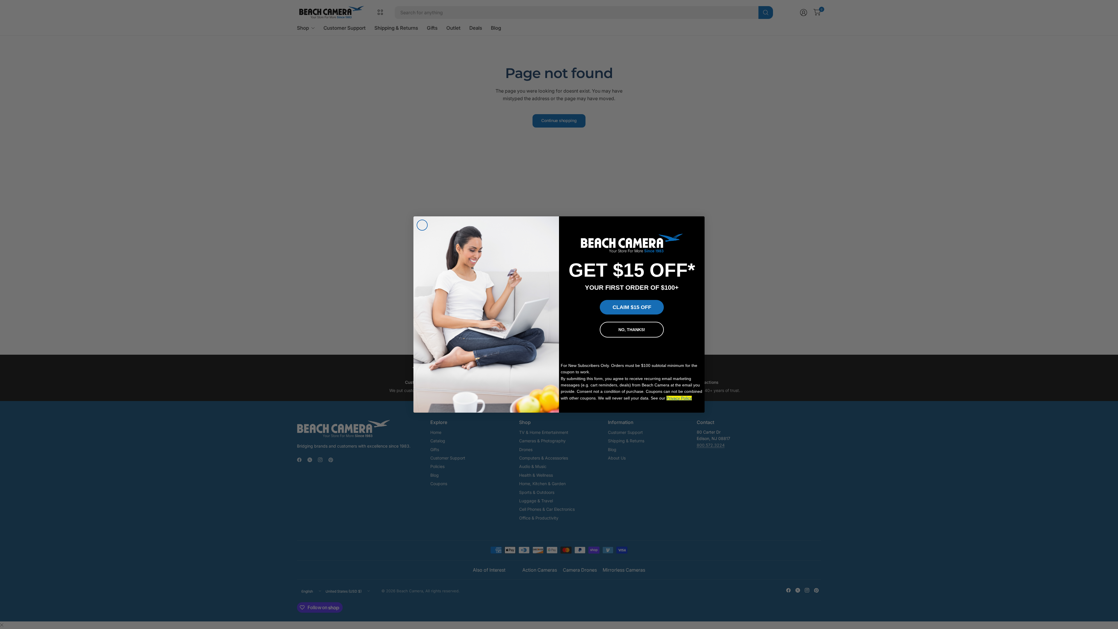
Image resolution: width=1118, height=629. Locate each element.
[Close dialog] (422, 225)
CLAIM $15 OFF (632, 307)
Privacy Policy (679, 398)
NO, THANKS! (631, 329)
